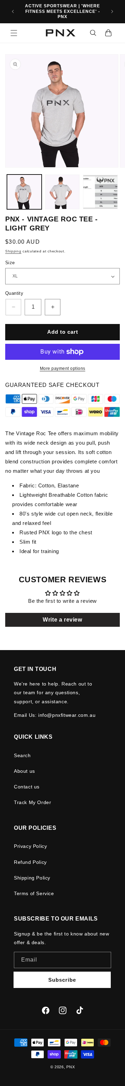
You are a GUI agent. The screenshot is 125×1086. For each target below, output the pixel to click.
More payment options (62, 368)
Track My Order (32, 802)
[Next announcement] (112, 11)
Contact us (27, 786)
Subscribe (62, 980)
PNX (70, 1067)
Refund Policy (30, 862)
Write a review (62, 620)
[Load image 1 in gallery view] (24, 192)
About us (24, 771)
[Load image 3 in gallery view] (100, 192)
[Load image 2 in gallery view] (62, 192)
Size (10, 262)
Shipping (13, 251)
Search (22, 755)
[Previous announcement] (12, 11)
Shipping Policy (32, 878)
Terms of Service (34, 893)
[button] (14, 33)
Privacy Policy (30, 846)
